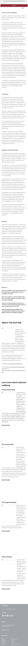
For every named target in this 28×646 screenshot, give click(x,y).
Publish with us (14, 638)
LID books (3, 641)
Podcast (13, 641)
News (13, 640)
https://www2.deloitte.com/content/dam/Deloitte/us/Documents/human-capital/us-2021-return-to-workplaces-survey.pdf (14, 292)
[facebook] (7, 615)
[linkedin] (5, 615)
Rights (3, 644)
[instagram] (10, 615)
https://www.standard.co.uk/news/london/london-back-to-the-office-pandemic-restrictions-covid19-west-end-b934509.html (14, 298)
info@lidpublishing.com (6, 629)
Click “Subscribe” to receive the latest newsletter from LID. (14, 1)
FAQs (12, 642)
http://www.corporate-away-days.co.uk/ (13, 363)
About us (3, 638)
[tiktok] (12, 615)
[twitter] (3, 615)
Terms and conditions (15, 644)
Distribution (4, 642)
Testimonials (4, 640)
